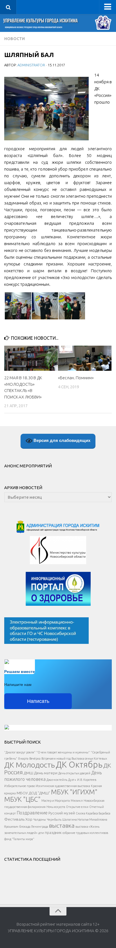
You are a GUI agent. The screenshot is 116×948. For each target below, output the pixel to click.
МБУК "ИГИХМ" (74, 792)
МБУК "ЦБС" (22, 799)
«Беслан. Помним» (76, 377)
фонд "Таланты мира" (19, 839)
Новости (14, 38)
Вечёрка (35, 758)
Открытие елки (77, 806)
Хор (28, 819)
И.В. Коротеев (86, 779)
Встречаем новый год (56, 758)
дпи (41, 832)
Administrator (31, 65)
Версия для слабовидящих (61, 440)
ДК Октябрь (79, 764)
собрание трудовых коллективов (85, 832)
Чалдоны (39, 819)
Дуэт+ (72, 779)
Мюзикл (77, 800)
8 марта (23, 758)
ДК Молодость (29, 764)
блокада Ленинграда (33, 826)
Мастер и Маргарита (55, 800)
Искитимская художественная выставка (63, 786)
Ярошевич (11, 826)
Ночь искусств (55, 806)
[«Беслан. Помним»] (84, 358)
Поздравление (32, 812)
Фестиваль (14, 819)
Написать (38, 701)
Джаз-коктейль (56, 779)
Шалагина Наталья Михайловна (84, 819)
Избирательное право (19, 786)
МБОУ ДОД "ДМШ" (33, 793)
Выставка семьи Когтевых (89, 758)
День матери (45, 773)
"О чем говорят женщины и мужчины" (63, 752)
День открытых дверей (74, 773)
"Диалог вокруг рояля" (19, 752)
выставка (62, 825)
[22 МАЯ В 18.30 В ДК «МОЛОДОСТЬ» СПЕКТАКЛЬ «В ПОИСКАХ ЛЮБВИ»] (31, 358)
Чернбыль (54, 819)
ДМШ (28, 773)
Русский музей (61, 813)
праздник (53, 832)
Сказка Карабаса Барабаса (93, 813)
